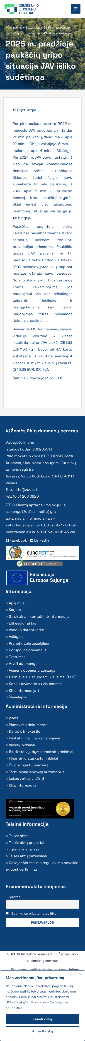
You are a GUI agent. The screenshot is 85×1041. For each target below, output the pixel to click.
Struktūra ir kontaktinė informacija (39, 616)
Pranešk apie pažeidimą (29, 643)
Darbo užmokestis (24, 731)
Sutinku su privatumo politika (33, 913)
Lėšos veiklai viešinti (26, 778)
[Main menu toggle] (75, 9)
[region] (42, 1005)
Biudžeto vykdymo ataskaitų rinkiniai (41, 751)
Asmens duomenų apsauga (32, 670)
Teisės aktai (19, 835)
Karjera (15, 609)
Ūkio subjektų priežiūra (29, 765)
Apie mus (16, 603)
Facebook (18, 540)
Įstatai (14, 718)
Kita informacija (22, 785)
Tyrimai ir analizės (24, 849)
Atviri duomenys (23, 663)
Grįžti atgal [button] (26, 110)
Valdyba (16, 636)
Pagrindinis (14, 27)
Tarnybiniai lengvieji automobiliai (37, 772)
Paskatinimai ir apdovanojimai (34, 738)
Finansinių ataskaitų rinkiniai (33, 758)
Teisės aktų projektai (26, 842)
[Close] (80, 974)
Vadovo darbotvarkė (26, 629)
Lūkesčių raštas (22, 623)
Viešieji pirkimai (22, 745)
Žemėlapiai (18, 697)
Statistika (33, 27)
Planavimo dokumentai (29, 724)
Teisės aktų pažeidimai (28, 856)
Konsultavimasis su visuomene (35, 683)
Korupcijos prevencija (27, 650)
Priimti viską (42, 1019)
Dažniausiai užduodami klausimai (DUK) (42, 677)
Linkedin (41, 540)
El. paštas (13, 897)
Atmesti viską (42, 1031)
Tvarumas (17, 656)
